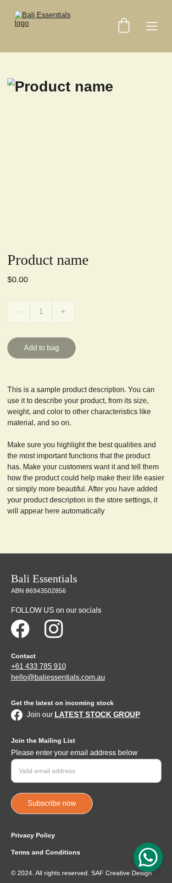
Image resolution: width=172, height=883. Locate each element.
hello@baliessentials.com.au (58, 677)
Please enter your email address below (74, 753)
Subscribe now (52, 803)
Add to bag (41, 348)
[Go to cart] (124, 26)
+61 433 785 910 (38, 666)
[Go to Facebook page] (20, 629)
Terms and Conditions (45, 852)
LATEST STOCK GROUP (97, 714)
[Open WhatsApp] (148, 857)
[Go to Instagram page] (53, 629)
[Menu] (151, 26)
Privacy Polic (31, 835)
